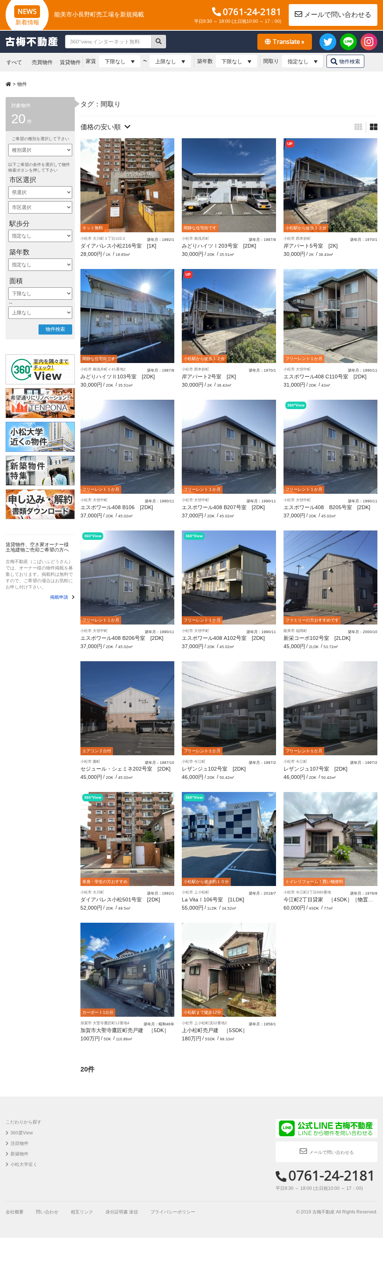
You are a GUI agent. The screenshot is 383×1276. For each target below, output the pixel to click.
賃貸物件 (70, 62)
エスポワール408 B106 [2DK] (116, 507)
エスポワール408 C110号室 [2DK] (325, 377)
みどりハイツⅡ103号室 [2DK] (117, 377)
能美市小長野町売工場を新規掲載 (99, 14)
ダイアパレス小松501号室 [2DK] (120, 899)
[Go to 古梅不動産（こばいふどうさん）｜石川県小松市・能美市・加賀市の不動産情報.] (9, 84)
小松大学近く (23, 1164)
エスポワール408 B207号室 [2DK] (223, 507)
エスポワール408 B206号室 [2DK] (121, 638)
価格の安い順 (100, 127)
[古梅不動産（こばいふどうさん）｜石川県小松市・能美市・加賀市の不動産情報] (32, 41)
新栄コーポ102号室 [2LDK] (317, 638)
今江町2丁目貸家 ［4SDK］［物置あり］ (328, 902)
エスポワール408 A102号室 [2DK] (223, 638)
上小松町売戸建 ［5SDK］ (215, 1030)
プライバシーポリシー (172, 1212)
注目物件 (19, 1143)
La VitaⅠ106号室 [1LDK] (213, 899)
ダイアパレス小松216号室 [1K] (118, 246)
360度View (21, 1133)
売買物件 (42, 62)
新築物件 (19, 1153)
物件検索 (349, 61)
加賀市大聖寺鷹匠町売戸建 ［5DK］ (124, 1030)
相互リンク (82, 1212)
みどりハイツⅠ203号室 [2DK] (219, 246)
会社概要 (15, 1212)
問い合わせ (47, 1212)
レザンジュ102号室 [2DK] (214, 769)
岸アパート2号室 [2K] (209, 377)
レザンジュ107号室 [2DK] (315, 769)
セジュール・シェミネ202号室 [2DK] (125, 769)
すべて (14, 62)
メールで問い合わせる (337, 14)
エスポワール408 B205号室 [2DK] (327, 507)
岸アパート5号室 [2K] (311, 246)
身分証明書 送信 (121, 1212)
